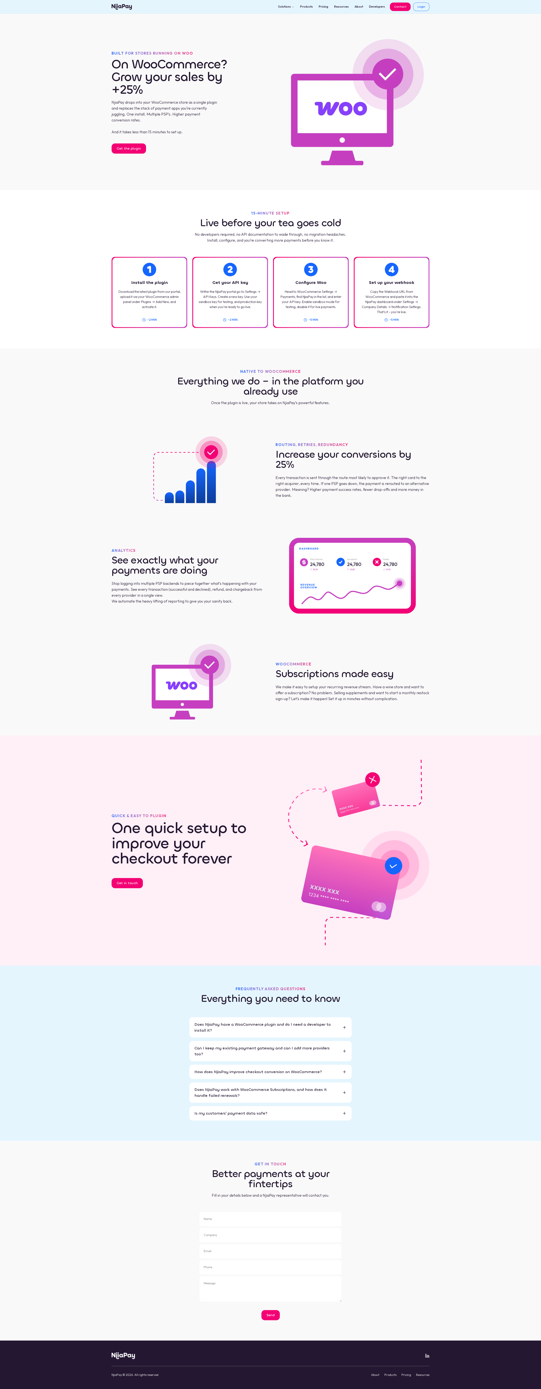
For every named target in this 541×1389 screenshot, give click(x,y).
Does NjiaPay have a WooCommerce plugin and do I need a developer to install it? (262, 1027)
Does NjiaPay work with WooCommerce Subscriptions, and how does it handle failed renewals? (260, 1092)
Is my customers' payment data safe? (230, 1113)
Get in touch (127, 883)
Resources (341, 6)
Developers (377, 6)
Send (270, 1315)
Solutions (284, 6)
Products (306, 6)
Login (421, 7)
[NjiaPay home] (123, 1355)
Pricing (323, 6)
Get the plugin (129, 148)
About (359, 6)
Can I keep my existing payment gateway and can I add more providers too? (262, 1051)
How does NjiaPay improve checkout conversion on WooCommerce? (258, 1071)
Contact (400, 7)
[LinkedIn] (427, 1356)
